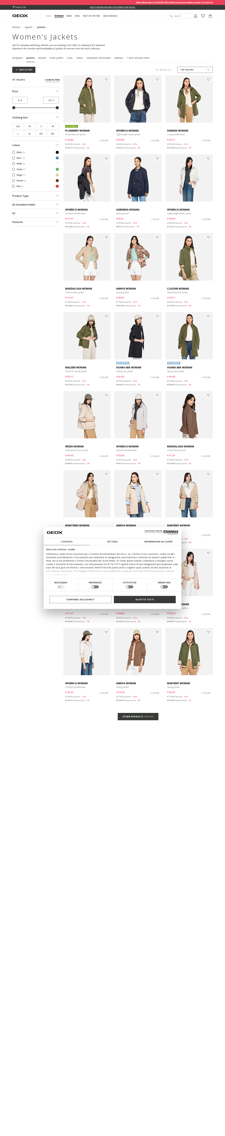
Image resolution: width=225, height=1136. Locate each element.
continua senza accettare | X (161, 530)
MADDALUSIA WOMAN (78, 288)
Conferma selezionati (80, 599)
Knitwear (118, 57)
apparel (28, 27)
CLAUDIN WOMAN (178, 288)
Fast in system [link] (91, 16)
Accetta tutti (144, 599)
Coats (70, 57)
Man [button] (69, 16)
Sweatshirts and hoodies (98, 57)
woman (16, 27)
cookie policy (61, 574)
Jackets (30, 57)
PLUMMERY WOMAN (77, 130)
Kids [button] (77, 16)
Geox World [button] (110, 16)
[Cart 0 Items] (209, 18)
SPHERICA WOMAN (127, 130)
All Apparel (17, 57)
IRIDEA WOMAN (74, 446)
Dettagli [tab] (112, 541)
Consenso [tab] (67, 541)
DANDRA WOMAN (177, 130)
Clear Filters (52, 80)
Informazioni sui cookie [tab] (158, 541)
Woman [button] (59, 16)
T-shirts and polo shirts (138, 57)
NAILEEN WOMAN (75, 367)
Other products (138, 716)
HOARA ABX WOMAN (128, 367)
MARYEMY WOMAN (178, 525)
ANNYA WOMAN (126, 288)
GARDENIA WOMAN (127, 209)
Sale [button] (48, 16)
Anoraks (42, 57)
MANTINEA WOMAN (77, 525)
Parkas (79, 57)
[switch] (95, 586)
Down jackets (56, 57)
